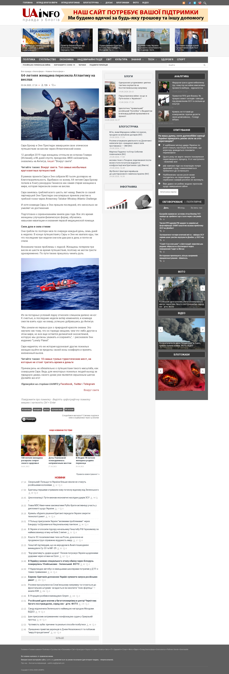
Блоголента (160, 649)
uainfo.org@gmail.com (56, 663)
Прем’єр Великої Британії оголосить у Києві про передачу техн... (73, 47)
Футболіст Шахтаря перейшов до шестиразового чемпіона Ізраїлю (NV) (129, 172)
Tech (150, 60)
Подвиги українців (99, 65)
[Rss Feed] (183, 3)
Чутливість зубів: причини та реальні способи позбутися (57, 624)
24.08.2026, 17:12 (117, 148)
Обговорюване (172, 201)
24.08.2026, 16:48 (117, 168)
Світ (109, 59)
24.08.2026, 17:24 (117, 137)
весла (46, 409)
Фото (136, 2)
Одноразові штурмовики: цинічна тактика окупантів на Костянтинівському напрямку (135, 85)
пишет (50, 161)
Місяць (181, 208)
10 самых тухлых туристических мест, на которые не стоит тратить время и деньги (56, 360)
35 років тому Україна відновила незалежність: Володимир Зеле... (150, 47)
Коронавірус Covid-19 (64, 65)
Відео (145, 2)
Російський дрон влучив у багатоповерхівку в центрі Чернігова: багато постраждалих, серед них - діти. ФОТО (181, 304)
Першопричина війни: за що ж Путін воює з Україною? (133, 97)
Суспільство (47, 59)
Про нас (24, 663)
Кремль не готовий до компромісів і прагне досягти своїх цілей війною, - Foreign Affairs (186, 116)
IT (111, 649)
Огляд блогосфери (46, 2)
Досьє (109, 2)
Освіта (101, 649)
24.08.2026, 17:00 (117, 157)
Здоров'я (167, 59)
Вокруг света (91, 390)
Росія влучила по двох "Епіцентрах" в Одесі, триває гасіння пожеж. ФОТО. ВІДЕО (180, 344)
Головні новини (35, 649)
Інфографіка (128, 186)
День (166, 208)
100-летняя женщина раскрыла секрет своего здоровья (32, 460)
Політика (29, 59)
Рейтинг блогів (172, 649)
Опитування (181, 130)
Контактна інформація (37, 663)
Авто (107, 649)
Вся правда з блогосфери (32, 71)
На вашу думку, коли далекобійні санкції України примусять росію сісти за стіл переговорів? (181, 138)
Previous (22, 41)
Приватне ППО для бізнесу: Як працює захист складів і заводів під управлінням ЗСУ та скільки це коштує (188, 100)
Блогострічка (90, 3)
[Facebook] (189, 3)
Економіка (67, 59)
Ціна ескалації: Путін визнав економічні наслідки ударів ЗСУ (59, 497)
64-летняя (69, 409)
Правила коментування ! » (88, 474)
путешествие (57, 409)
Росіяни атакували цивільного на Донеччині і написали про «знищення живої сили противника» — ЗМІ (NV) (130, 143)
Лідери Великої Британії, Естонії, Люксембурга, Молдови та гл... (110, 47)
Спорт (181, 59)
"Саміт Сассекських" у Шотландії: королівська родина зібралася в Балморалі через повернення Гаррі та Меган (181, 246)
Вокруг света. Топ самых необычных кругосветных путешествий (53, 169)
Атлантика (26, 409)
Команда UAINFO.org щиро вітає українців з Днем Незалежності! (36, 48)
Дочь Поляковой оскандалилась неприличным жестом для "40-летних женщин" (60, 463)
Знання (135, 60)
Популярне (194, 201)
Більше (60, 638)
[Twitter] (194, 3)
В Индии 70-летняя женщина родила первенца (85, 460)
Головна (28, 2)
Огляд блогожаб (70, 2)
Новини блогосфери (54, 71)
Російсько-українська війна (36, 65)
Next (206, 41)
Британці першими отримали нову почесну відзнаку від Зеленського (63, 490)
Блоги (128, 76)
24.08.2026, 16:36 (117, 176)
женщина (37, 409)
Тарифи (82, 65)
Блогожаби (122, 2)
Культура (121, 59)
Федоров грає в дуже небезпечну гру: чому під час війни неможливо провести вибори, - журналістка (188, 85)
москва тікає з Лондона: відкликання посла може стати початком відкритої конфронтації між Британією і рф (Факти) (130, 162)
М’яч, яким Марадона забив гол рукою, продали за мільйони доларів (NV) (128, 133)
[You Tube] (199, 3)
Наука (87, 649)
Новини (60, 477)
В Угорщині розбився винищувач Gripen (48, 596)
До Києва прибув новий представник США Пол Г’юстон (187, 47)
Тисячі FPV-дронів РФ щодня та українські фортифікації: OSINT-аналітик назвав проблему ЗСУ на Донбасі (181, 225)
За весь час (196, 208)
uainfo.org (50, 660)
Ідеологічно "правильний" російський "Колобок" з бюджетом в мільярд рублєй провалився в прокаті (135, 112)
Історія (94, 649)
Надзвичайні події (89, 59)
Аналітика (181, 76)
